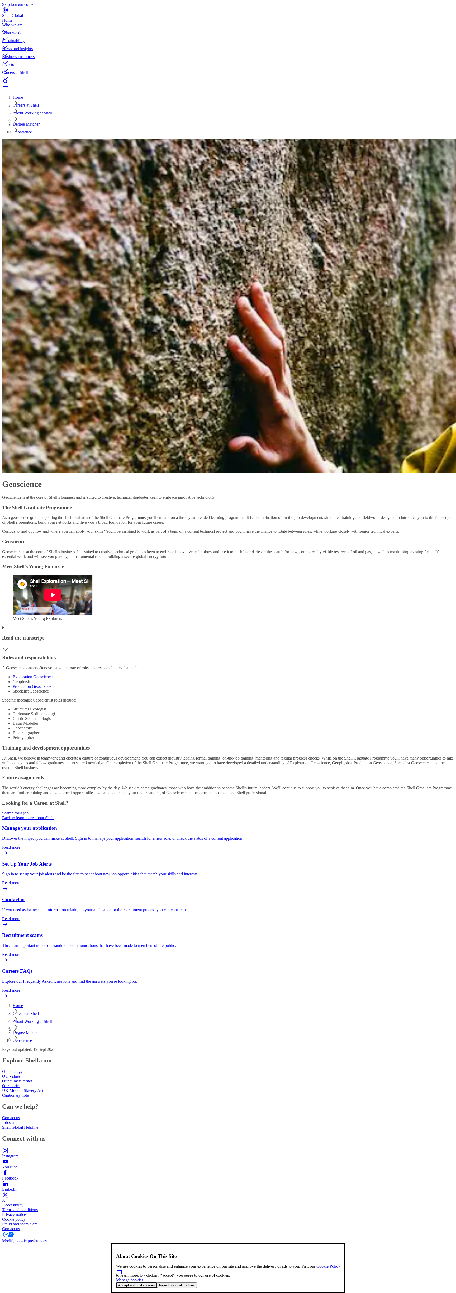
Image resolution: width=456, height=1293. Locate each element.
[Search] (228, 81)
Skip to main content (19, 4)
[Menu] (228, 87)
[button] (228, 27)
